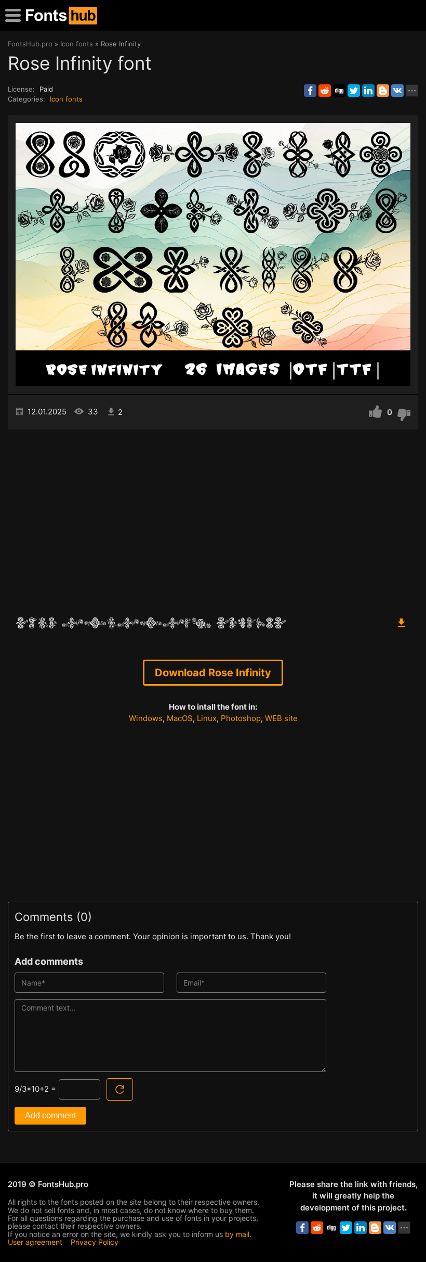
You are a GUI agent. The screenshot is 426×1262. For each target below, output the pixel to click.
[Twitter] (354, 90)
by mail (237, 1234)
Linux (207, 718)
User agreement (35, 1242)
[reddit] (324, 90)
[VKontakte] (397, 90)
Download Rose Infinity (213, 672)
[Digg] (339, 90)
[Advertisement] (213, 518)
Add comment (50, 1115)
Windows (146, 718)
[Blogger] (383, 90)
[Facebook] (310, 90)
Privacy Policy (94, 1242)
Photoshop (241, 718)
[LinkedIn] (368, 90)
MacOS (180, 718)
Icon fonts (66, 99)
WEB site (281, 718)
